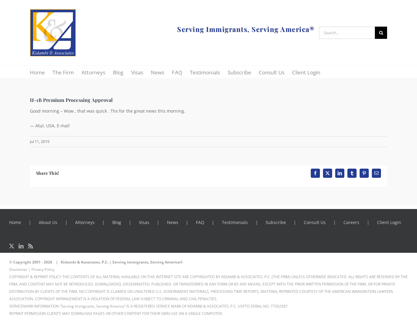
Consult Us (315, 222)
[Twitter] (11, 246)
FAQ (200, 222)
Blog (116, 222)
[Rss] (30, 246)
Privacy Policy (42, 269)
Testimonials (235, 222)
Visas (144, 222)
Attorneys (85, 222)
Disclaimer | (20, 269)
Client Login (389, 222)
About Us (48, 222)
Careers (351, 222)
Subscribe (276, 222)
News (172, 222)
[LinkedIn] (21, 246)
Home (15, 222)
